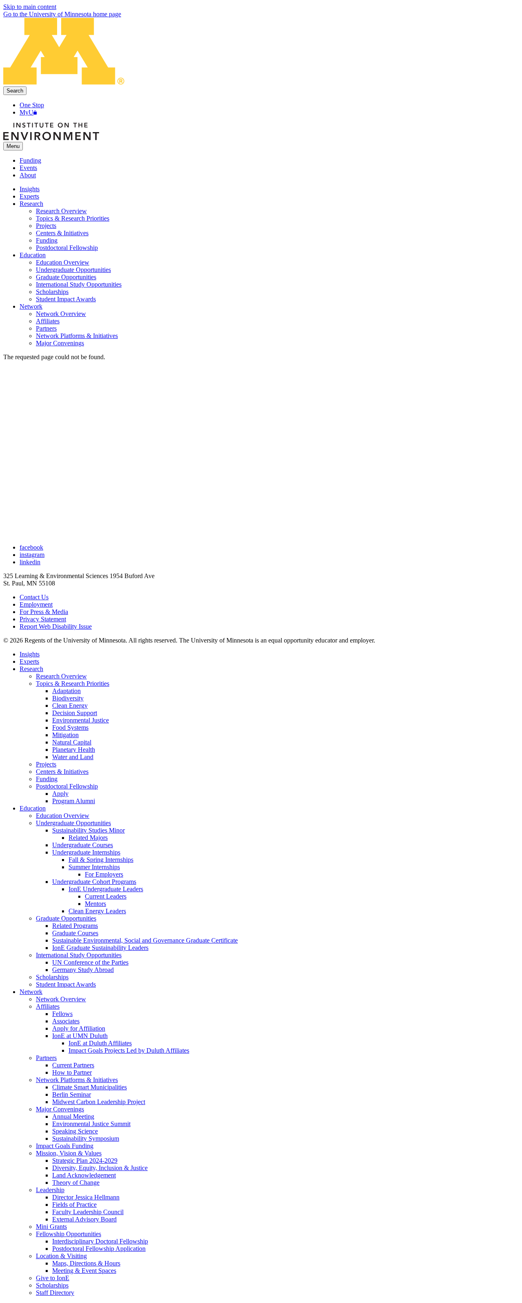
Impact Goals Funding (64, 1145)
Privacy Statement (43, 619)
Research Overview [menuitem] (61, 211)
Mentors (95, 903)
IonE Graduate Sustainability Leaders (100, 947)
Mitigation (65, 734)
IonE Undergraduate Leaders (106, 889)
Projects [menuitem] (46, 225)
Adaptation (66, 690)
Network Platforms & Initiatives (77, 1079)
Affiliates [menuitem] (48, 321)
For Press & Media (44, 611)
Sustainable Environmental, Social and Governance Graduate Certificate (145, 940)
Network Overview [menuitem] (61, 313)
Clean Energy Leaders (97, 911)
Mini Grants (51, 1226)
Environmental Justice (80, 720)
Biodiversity (68, 698)
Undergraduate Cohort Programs (94, 881)
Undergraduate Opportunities (73, 822)
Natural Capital (71, 742)
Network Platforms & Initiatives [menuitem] (77, 335)
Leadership (50, 1189)
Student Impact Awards (66, 984)
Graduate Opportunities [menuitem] (66, 277)
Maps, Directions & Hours (86, 1263)
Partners (46, 1057)
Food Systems (70, 727)
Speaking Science (75, 1131)
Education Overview (62, 815)
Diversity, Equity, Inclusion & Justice (100, 1167)
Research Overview (61, 676)
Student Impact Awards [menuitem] (66, 299)
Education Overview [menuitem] (62, 262)
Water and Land (72, 756)
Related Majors (88, 837)
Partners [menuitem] (46, 328)
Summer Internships (94, 867)
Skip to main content (29, 6)
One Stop (32, 105)
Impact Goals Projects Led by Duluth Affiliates (129, 1050)
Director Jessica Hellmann (85, 1197)
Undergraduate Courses (82, 844)
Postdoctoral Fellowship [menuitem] (67, 247)
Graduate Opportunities (66, 918)
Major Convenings (60, 1109)
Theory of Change (76, 1182)
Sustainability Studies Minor (88, 830)
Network (31, 991)
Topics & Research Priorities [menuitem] (72, 218)
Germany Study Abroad (83, 969)
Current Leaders (105, 896)
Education (33, 808)
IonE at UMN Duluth (80, 1035)
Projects (46, 764)
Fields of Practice (74, 1204)
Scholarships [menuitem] (52, 291)
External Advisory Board (84, 1219)
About (28, 175)
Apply (60, 793)
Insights (30, 654)
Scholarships (52, 977)
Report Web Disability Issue (56, 626)
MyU (26, 112)
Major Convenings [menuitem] (60, 343)
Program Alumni (73, 800)
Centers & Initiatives (62, 771)
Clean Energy (70, 705)
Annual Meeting (73, 1116)
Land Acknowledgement (84, 1175)
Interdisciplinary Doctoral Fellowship (100, 1241)
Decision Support (74, 712)
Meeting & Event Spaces (84, 1270)
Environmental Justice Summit (91, 1123)
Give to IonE (52, 1277)
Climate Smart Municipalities (89, 1087)
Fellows (62, 1013)
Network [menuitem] (31, 306)
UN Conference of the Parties (90, 962)
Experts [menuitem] (29, 196)
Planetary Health (73, 749)
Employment (36, 604)
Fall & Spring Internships (101, 859)
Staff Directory (55, 1292)
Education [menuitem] (33, 255)
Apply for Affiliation (78, 1028)
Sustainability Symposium (85, 1138)
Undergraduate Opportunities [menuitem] (73, 269)
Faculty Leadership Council (88, 1211)
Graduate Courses (75, 933)
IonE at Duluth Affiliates (100, 1043)
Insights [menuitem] (30, 189)
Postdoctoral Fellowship (67, 786)
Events (28, 167)
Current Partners (73, 1065)
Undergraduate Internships (86, 852)
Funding (30, 160)
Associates (66, 1021)
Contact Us (34, 597)
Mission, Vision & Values (69, 1153)
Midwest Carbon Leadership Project (98, 1101)
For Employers (104, 874)
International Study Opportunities (79, 955)
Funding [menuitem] (47, 240)
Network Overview (61, 999)
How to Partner (72, 1072)
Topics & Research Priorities (72, 683)
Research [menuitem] (31, 203)
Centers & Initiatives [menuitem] (62, 233)
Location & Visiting (61, 1255)
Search (15, 91)
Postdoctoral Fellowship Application (99, 1248)
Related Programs (75, 925)
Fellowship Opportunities (68, 1233)
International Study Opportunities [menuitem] (79, 284)
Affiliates (48, 1006)
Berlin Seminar (71, 1094)
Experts (29, 661)
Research (31, 668)
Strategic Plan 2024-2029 (84, 1160)
